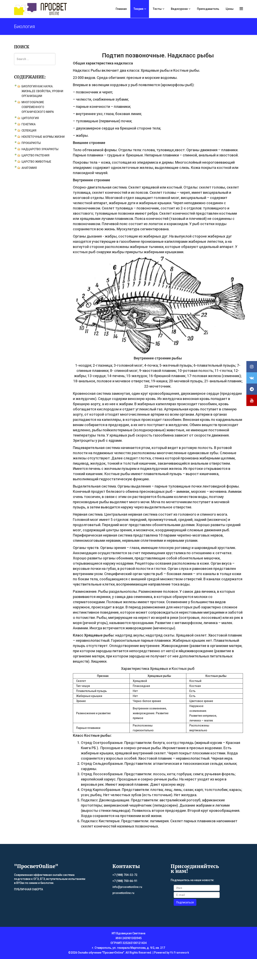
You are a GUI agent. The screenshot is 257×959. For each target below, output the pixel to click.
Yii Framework (179, 952)
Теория (138, 8)
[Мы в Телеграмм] (251, 389)
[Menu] (241, 8)
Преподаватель (208, 8)
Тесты (157, 8)
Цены (230, 8)
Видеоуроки (179, 8)
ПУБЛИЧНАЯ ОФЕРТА (28, 889)
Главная (121, 8)
